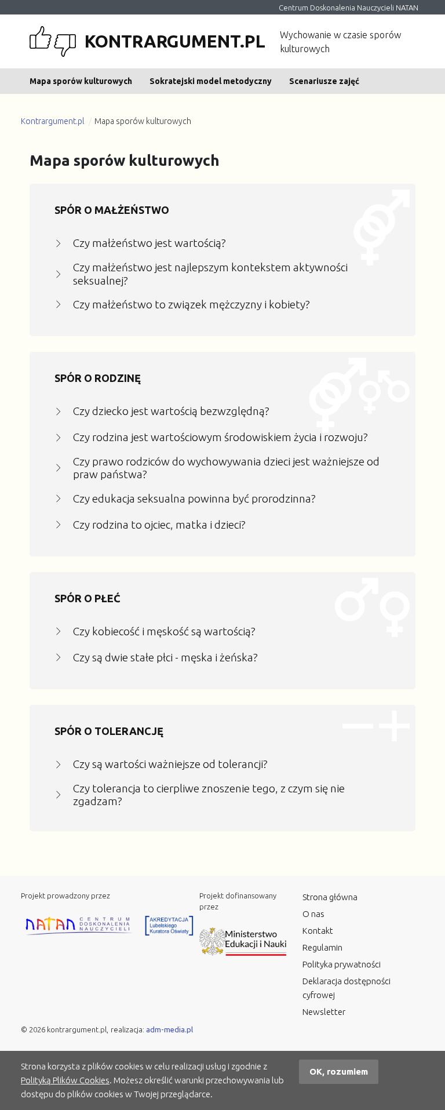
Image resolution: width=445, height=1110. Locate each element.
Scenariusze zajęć (324, 81)
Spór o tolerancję (108, 731)
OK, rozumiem (338, 1071)
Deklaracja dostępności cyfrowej (346, 988)
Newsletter (323, 1012)
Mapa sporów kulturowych (81, 81)
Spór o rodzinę (97, 378)
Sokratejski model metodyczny (210, 81)
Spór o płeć (87, 598)
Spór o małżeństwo (111, 210)
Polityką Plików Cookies (65, 1080)
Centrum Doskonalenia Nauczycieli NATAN (348, 7)
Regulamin (322, 947)
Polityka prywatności (341, 964)
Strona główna (330, 897)
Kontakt (317, 931)
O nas (313, 914)
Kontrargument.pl (52, 121)
